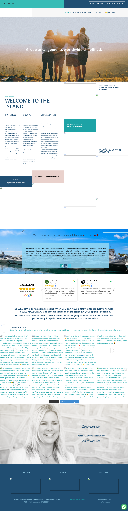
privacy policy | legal (77, 499)
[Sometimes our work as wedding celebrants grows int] (48, 350)
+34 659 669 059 (91, 441)
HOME (68, 13)
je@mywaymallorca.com (91, 435)
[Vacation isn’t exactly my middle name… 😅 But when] (80, 350)
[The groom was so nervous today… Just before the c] (15, 382)
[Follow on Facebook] (4, 3)
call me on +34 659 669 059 (106, 4)
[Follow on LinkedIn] (12, 3)
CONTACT (98, 13)
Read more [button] (42, 298)
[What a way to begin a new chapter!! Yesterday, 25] (80, 382)
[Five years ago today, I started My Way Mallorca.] (15, 350)
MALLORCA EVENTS (82, 13)
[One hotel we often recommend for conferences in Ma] (48, 382)
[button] (113, 289)
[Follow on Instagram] (8, 3)
